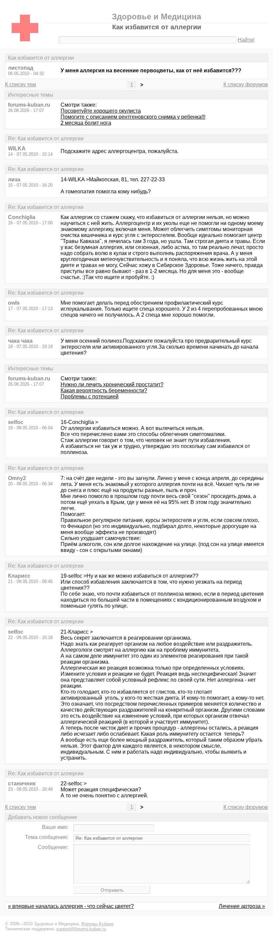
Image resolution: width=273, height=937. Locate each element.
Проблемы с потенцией (90, 396)
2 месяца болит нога (86, 123)
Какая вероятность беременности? (104, 390)
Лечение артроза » (242, 906)
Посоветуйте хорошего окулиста (101, 111)
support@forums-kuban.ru (81, 928)
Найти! (246, 40)
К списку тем (20, 84)
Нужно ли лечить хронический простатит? (112, 384)
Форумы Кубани (97, 923)
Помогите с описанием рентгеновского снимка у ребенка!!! (133, 117)
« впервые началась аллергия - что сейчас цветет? (71, 906)
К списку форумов (245, 84)
